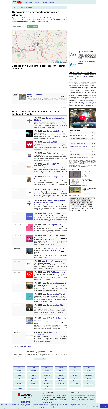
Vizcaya (33, 388)
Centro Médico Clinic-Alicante (49, 306)
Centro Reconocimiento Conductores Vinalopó (50, 202)
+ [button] (14, 32)
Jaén (19, 378)
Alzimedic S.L (52, 153)
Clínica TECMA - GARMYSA (47, 165)
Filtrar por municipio (32, 26)
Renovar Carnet (28, 2)
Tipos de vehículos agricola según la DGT (89, 189)
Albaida (87, 198)
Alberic (93, 198)
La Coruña (33, 378)
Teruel (61, 386)
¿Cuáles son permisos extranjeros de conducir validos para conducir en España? (88, 182)
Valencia (77, 210)
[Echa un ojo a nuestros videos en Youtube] (28, 402)
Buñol (71, 204)
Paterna (78, 206)
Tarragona (47, 386)
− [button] (14, 34)
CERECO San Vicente (56, 236)
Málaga (47, 380)
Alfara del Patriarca (85, 200)
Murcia (75, 380)
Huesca (75, 375)
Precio (85, 76)
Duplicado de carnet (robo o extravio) (79, 146)
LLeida (89, 378)
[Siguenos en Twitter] (25, 402)
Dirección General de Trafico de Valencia (86, 52)
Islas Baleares (88, 375)
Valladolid (19, 388)
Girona (89, 372)
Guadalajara (33, 375)
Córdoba (61, 372)
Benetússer (84, 202)
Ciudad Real (47, 372)
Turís (71, 210)
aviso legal (77, 399)
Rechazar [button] (95, 406)
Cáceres (61, 370)
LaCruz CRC (52, 142)
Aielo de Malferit (73, 198)
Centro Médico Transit (56, 294)
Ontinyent (72, 206)
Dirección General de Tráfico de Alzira (86, 62)
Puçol (71, 208)
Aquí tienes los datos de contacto (89, 55)
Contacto (51, 2)
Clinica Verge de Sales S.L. (49, 178)
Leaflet (53, 62)
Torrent (91, 208)
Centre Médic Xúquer (55, 131)
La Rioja (47, 378)
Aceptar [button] (104, 406)
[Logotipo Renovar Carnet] (25, 395)
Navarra (89, 380)
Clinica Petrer (52, 190)
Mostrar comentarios (40, 358)
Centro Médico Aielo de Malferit (49, 119)
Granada (19, 375)
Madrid (33, 380)
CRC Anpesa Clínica (55, 225)
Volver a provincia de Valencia (22, 346)
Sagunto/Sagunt (78, 208)
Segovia (89, 383)
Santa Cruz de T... (75, 383)
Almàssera (72, 202)
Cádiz (75, 370)
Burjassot (77, 204)
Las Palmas (61, 378)
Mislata (89, 204)
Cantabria (88, 370)
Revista (37, 2)
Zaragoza (61, 388)
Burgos (47, 370)
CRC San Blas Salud (55, 248)
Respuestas (44, 2)
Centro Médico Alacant (56, 283)
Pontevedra (47, 383)
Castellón (19, 372)
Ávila (89, 367)
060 (81, 58)
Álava (19, 367)
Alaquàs (81, 198)
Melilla (61, 380)
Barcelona (33, 370)
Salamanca (61, 383)
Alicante (47, 367)
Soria (33, 386)
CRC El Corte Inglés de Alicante (50, 319)
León (75, 378)
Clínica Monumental (54, 261)
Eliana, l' (83, 204)
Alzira (78, 202)
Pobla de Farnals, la (86, 206)
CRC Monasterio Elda (56, 214)
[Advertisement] (39, 81)
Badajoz (19, 370)
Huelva (61, 375)
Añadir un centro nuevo (61, 107)
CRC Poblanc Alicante (56, 272)
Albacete (33, 367)
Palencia (33, 383)
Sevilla (19, 386)
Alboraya (72, 200)
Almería (61, 367)
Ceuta (33, 372)
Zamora (47, 388)
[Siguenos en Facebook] (22, 402)
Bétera (91, 202)
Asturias (75, 367)
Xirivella (83, 210)
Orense (19, 383)
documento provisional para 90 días (86, 95)
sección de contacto (81, 397)
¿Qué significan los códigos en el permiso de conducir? (88, 174)
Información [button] (55, 407)
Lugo (19, 380)
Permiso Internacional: (75, 149)
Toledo (75, 386)
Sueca (86, 208)
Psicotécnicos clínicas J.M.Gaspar (49, 333)
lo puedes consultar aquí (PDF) (85, 162)
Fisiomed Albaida (34, 94)
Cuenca (75, 372)
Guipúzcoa (47, 375)
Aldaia (78, 200)
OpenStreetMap (59, 62)
